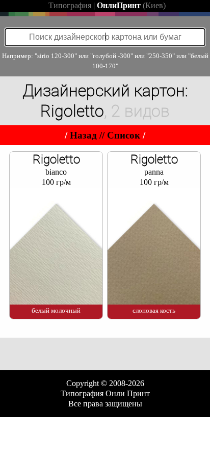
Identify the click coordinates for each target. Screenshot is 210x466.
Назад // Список (105, 135)
